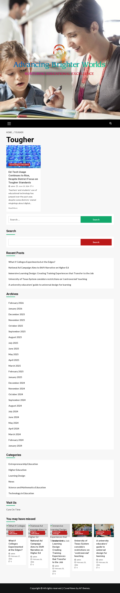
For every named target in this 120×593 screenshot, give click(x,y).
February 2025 (16, 371)
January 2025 (15, 377)
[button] (9, 123)
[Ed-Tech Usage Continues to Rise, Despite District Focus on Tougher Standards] (23, 156)
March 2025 (14, 365)
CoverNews (70, 588)
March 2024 (14, 434)
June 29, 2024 (23, 186)
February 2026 (16, 303)
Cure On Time (13, 509)
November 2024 (16, 388)
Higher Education (17, 470)
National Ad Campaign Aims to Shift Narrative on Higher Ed (38, 267)
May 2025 (13, 354)
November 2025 (16, 320)
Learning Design (16, 475)
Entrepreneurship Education (23, 464)
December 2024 (16, 383)
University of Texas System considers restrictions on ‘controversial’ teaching (47, 279)
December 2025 (16, 314)
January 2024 (15, 445)
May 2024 (13, 423)
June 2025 (13, 348)
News (11, 481)
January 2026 (15, 308)
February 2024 (16, 440)
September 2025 (17, 331)
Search (11, 231)
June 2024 (13, 417)
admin (13, 186)
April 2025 (13, 360)
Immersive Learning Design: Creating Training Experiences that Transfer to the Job (51, 273)
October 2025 (15, 325)
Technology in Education (19, 165)
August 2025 (15, 337)
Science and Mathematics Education (27, 487)
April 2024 (13, 428)
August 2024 (15, 405)
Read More (12, 208)
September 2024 (17, 400)
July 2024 (13, 411)
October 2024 (15, 394)
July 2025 (13, 343)
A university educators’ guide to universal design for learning (39, 284)
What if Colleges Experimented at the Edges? (31, 262)
